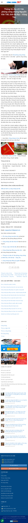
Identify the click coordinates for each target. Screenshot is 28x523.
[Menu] (2, 2)
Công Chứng (9, 518)
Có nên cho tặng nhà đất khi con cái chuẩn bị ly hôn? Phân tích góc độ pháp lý (16, 400)
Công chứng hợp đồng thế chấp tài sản (9, 306)
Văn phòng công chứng (19, 55)
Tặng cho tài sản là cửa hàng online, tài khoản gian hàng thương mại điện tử (14, 431)
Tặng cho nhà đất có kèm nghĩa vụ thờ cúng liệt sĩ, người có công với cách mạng (16, 444)
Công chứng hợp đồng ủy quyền (11, 260)
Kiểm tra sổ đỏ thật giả (6, 491)
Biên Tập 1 (19, 21)
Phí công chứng (14, 468)
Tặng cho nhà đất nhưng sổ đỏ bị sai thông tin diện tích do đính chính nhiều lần (15, 425)
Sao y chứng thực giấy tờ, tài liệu (8, 284)
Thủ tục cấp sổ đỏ (5, 328)
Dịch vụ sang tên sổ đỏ (6, 488)
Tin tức (14, 7)
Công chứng (4, 325)
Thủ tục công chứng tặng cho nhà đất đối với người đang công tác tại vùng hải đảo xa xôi (15, 437)
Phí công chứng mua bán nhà (10, 236)
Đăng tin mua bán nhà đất (7, 498)
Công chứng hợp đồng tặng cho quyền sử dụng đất (12, 289)
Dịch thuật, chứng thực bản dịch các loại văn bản (12, 287)
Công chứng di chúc (14, 138)
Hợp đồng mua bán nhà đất (7, 493)
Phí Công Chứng (5, 333)
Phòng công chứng (17, 518)
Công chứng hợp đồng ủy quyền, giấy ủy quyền (11, 303)
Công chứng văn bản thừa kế (10, 241)
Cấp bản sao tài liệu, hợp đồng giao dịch (10, 314)
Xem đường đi (14, 465)
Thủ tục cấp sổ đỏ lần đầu (10, 247)
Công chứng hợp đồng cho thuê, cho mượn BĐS (12, 311)
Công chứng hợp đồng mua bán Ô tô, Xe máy (11, 308)
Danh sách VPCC (5, 480)
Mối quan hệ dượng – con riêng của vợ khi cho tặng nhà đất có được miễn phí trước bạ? (15, 413)
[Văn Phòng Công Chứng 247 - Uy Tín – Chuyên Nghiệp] (14, 2)
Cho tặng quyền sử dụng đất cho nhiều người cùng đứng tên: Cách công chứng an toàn (16, 406)
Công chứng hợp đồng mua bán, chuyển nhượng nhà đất (13, 292)
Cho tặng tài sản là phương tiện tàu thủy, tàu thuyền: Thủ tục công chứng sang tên (15, 419)
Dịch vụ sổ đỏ (12, 155)
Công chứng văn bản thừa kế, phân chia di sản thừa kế (13, 295)
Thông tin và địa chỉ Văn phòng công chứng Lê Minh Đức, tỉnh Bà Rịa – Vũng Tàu (7, 275)
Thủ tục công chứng (14, 74)
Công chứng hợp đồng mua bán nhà (12, 250)
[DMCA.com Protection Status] (14, 521)
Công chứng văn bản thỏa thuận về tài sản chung (12, 300)
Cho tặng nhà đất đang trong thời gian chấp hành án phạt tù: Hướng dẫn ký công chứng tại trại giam (15, 394)
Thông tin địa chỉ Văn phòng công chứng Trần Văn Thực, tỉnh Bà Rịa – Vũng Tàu (20, 275)
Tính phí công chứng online (7, 495)
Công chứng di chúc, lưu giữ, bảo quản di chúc (11, 297)
